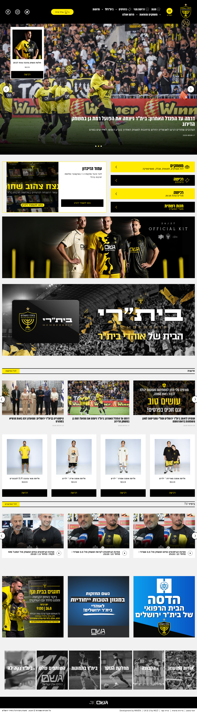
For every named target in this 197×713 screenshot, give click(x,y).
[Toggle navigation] (169, 11)
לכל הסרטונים (11, 504)
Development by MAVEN (130, 711)
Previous (190, 89)
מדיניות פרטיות (177, 711)
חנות (153, 9)
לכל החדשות (10, 371)
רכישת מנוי (139, 9)
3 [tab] (95, 145)
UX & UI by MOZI (151, 711)
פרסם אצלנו (128, 14)
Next (6, 89)
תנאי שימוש (190, 711)
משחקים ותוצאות (148, 14)
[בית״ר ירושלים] (185, 15)
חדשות (96, 9)
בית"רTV (109, 9)
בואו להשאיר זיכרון (82, 203)
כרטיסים (123, 9)
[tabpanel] (98, 89)
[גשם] (98, 702)
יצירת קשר (165, 711)
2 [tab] (98, 145)
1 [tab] (101, 145)
